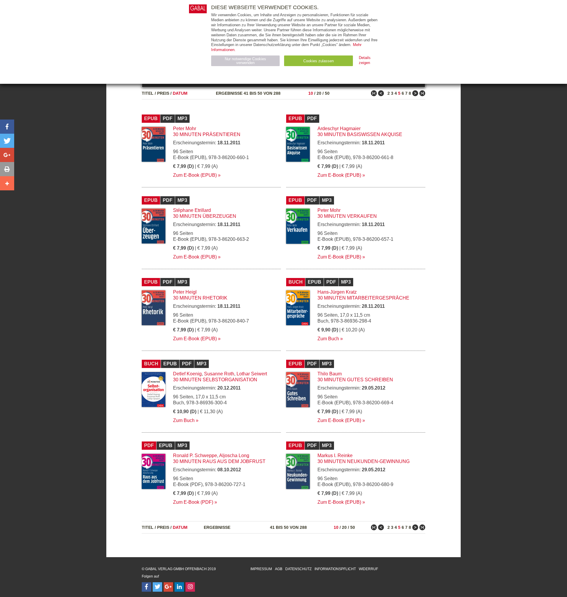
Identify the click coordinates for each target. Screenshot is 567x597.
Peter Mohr (184, 128)
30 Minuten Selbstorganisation (215, 379)
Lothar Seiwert (252, 373)
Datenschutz (298, 569)
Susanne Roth (219, 373)
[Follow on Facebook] (146, 587)
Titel (148, 93)
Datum (180, 93)
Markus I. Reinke (335, 455)
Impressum (261, 569)
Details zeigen (365, 60)
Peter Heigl (185, 292)
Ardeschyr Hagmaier (339, 128)
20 (319, 93)
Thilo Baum (329, 373)
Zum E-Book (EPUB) (195, 175)
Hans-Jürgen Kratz (337, 292)
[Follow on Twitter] (157, 587)
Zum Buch (328, 338)
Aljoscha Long (234, 455)
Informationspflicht (335, 569)
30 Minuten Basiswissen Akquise (359, 134)
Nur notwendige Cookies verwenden (245, 61)
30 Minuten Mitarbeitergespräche (363, 297)
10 (310, 93)
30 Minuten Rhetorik (200, 297)
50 (327, 93)
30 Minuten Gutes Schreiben (355, 379)
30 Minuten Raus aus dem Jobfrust (219, 461)
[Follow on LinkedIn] (179, 587)
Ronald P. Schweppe (195, 455)
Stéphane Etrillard (192, 210)
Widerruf (368, 569)
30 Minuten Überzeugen (204, 216)
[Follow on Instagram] (190, 587)
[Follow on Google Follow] (168, 587)
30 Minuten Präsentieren (206, 134)
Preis (163, 93)
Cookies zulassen (318, 61)
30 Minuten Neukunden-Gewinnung (363, 461)
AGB (278, 569)
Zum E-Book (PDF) (193, 502)
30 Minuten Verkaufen (347, 216)
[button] (7, 127)
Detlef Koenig (187, 373)
